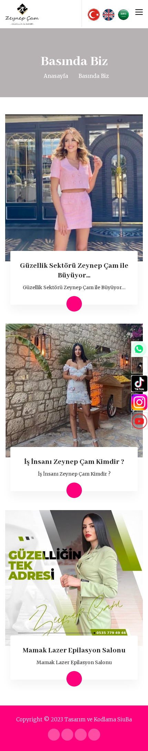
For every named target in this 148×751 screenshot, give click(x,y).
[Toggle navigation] (139, 12)
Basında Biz (93, 76)
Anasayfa (56, 76)
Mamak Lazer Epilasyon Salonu (74, 650)
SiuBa (124, 719)
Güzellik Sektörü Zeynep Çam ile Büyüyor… (74, 287)
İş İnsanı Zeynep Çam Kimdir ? (74, 462)
